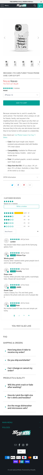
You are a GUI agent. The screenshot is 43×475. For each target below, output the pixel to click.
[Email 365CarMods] (15, 445)
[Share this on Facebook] (18, 185)
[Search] (35, 5)
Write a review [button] (21, 206)
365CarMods (17, 470)
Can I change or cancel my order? (20, 369)
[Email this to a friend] (30, 185)
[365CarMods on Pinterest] (27, 445)
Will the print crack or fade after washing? (20, 386)
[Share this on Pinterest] (24, 185)
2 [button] (19, 315)
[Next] (38, 38)
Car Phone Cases (21, 135)
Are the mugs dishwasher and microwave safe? (20, 406)
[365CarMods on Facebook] (19, 445)
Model (5, 90)
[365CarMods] (21, 5)
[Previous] (5, 38)
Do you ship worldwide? (19, 360)
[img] (15, 239)
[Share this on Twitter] (12, 185)
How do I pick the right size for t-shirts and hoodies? (20, 396)
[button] (8, 88)
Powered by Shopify (28, 470)
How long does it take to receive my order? (19, 351)
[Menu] (1, 5)
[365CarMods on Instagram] (23, 445)
